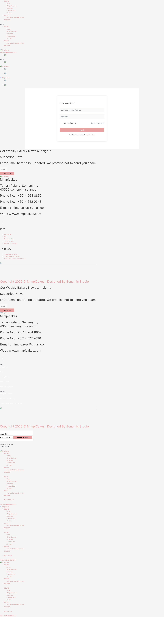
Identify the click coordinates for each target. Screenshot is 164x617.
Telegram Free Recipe (7, 398)
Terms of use (4, 382)
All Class (9, 13)
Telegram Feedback (6, 394)
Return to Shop (22, 437)
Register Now (90, 135)
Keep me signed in (69, 123)
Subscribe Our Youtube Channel (11, 403)
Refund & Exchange (6, 386)
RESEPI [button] (6, 15)
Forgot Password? (97, 123)
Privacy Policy (4, 377)
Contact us (3, 367)
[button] (82, 24)
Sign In (82, 130)
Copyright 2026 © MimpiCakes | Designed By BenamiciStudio (44, 281)
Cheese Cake (10, 10)
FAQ (1, 372)
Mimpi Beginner (11, 6)
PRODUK (7, 20)
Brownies (9, 8)
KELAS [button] (6, 1)
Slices (8, 3)
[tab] (82, 376)
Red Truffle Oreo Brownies (15, 17)
